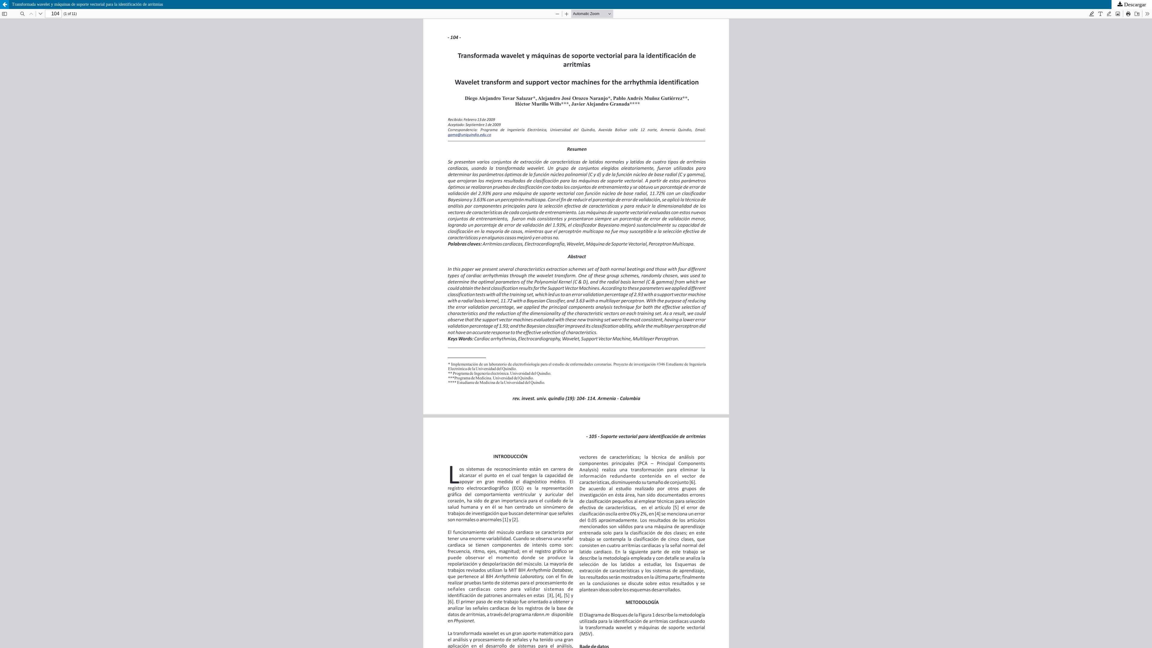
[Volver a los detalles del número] (4, 4)
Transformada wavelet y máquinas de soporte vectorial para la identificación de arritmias (87, 4)
